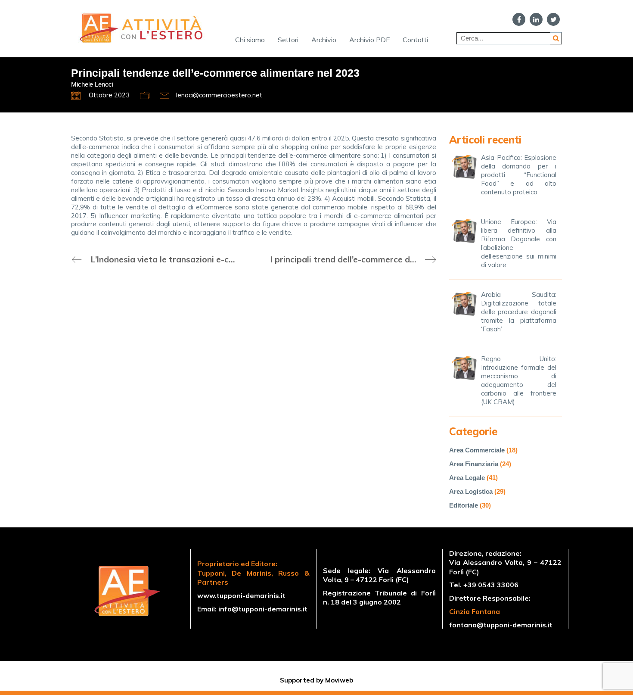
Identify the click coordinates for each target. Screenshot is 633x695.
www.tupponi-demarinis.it (241, 595)
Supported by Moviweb (316, 680)
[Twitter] (553, 19)
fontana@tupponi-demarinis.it (500, 624)
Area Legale (467, 477)
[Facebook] (518, 19)
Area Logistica (471, 491)
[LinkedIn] (536, 19)
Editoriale (463, 505)
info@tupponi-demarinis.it (262, 609)
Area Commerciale (477, 450)
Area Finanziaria (473, 463)
